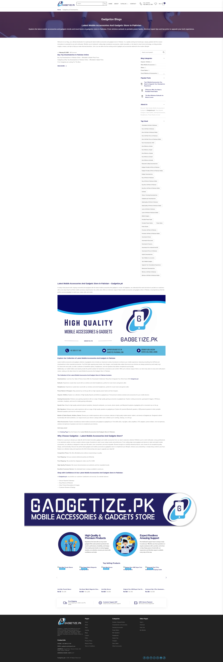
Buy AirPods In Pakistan (148, 177)
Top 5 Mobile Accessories (148, 258)
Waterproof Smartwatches (148, 268)
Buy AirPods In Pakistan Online (149, 181)
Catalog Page (64, 432)
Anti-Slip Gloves (106, 589)
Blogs (86, 632)
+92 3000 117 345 (66, 643)
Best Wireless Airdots (147, 146)
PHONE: (59, 643)
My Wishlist (143, 630)
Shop (86, 627)
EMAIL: (59, 646)
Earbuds (144, 191)
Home (110, 3)
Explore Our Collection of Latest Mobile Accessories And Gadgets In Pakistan (86, 358)
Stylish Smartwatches (147, 254)
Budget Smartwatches (147, 174)
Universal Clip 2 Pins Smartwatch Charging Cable (159, 589)
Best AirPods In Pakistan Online (149, 132)
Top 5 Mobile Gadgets (147, 261)
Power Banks (144, 70)
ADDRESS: (60, 649)
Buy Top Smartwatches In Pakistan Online (73, 55)
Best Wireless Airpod (147, 149)
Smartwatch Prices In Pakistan (149, 251)
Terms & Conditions (90, 646)
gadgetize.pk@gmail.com (68, 646)
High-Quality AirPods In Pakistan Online (151, 205)
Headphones (115, 635)
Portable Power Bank (147, 219)
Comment (73, 52)
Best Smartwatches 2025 (148, 142)
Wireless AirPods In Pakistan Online (150, 275)
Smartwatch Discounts (147, 240)
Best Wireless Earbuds (147, 160)
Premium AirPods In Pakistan (149, 230)
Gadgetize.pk (151, 110)
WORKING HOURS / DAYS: (64, 653)
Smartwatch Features (147, 244)
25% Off (106, 568)
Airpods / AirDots (145, 62)
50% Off (62, 568)
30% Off (150, 568)
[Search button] (105, 4)
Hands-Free (115, 638)
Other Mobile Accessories (148, 64)
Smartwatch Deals (146, 237)
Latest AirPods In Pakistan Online (150, 212)
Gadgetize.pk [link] (135, 379)
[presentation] (57, 578)
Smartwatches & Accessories (119, 624)
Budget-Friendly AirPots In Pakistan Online (152, 170)
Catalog (123, 3)
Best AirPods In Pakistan (148, 128)
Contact (133, 3)
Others (142, 67)
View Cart (142, 627)
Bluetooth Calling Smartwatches (150, 163)
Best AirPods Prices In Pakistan (150, 135)
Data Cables (115, 643)
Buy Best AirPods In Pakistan (149, 184)
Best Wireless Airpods (147, 153)
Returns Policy (88, 643)
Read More (61, 66)
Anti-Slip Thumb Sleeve (64, 589)
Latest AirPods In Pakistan (148, 209)
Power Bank (159, 223)
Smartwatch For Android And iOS (150, 247)
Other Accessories (117, 646)
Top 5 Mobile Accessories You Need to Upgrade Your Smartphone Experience (154, 84)
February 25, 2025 (64, 52)
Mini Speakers (116, 632)
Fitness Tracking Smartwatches (149, 195)
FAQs (86, 638)
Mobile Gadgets (145, 216)
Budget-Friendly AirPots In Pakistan (150, 167)
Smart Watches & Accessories (149, 73)
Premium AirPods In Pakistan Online (151, 233)
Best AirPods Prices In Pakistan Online (151, 139)
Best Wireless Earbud (147, 156)
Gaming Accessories (117, 627)
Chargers (114, 640)
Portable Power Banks (147, 223)
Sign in (141, 622)
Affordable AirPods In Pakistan (149, 125)
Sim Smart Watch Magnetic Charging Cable (91, 589)
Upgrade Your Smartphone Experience (151, 265)
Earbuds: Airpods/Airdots (118, 622)
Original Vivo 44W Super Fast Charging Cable (136, 589)
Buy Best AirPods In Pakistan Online (151, 188)
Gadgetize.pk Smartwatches (149, 198)
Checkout (142, 624)
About (116, 3)
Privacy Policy (88, 640)
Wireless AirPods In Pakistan (149, 272)
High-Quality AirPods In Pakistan (150, 202)
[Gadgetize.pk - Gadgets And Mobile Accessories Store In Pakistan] (66, 4)
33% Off (84, 568)
